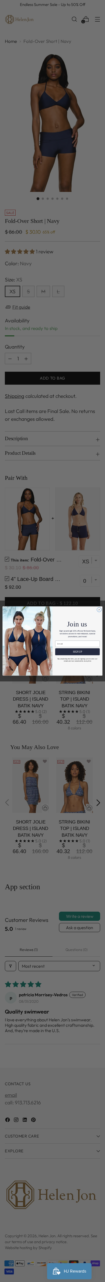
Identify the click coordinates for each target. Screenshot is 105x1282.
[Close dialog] (99, 609)
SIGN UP (77, 651)
